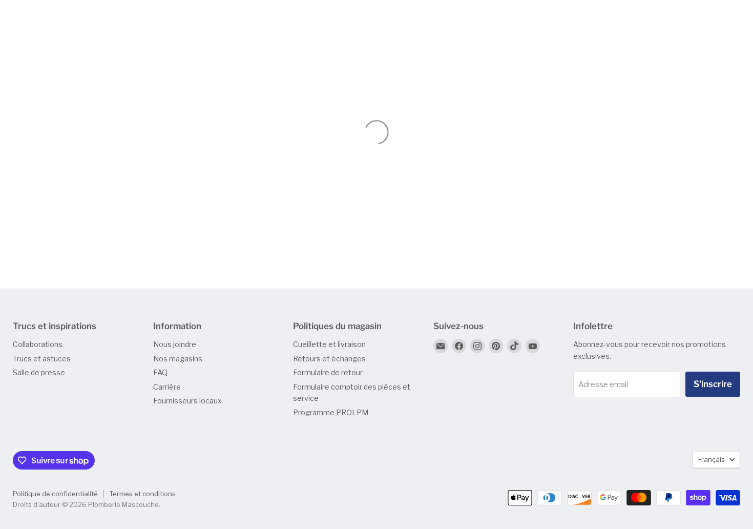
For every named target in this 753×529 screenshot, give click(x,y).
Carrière (167, 386)
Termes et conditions (142, 494)
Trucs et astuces (42, 358)
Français (711, 459)
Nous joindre (174, 344)
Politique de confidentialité (55, 494)
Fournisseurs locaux (187, 400)
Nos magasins (177, 358)
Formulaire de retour (328, 372)
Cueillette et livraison (329, 344)
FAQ (160, 372)
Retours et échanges (329, 358)
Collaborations (37, 344)
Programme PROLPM (330, 412)
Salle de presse (39, 372)
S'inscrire (713, 384)
